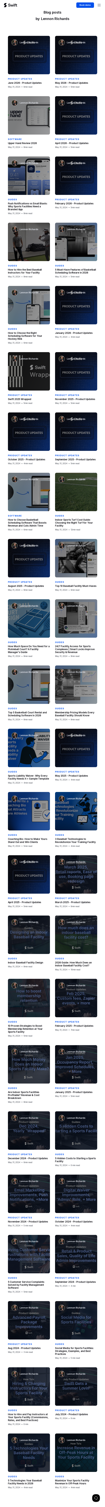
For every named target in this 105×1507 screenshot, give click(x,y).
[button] (98, 5)
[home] (10, 5)
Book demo (85, 5)
